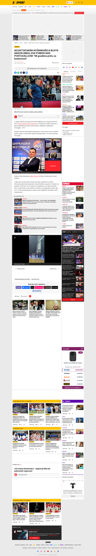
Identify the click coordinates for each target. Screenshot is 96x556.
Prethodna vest (21, 268)
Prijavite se (35, 538)
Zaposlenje (70, 547)
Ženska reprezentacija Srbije (22, 279)
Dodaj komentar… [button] (23, 474)
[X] (69, 67)
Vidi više (73, 496)
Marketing (25, 547)
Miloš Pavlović (34, 176)
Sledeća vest (53, 268)
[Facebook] (63, 67)
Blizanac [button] (69, 480)
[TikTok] (75, 67)
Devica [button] (78, 480)
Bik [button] (66, 480)
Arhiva (49, 547)
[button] (55, 63)
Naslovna (16, 42)
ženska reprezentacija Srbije (26, 123)
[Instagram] (66, 67)
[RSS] (78, 67)
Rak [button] (73, 480)
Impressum (34, 547)
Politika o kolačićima (42, 547)
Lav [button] (75, 480)
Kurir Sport (20, 62)
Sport (21, 42)
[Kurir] (19, 2)
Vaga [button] (82, 480)
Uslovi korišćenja (63, 547)
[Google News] (81, 67)
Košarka (26, 42)
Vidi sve (73, 299)
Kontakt (29, 547)
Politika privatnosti (55, 547)
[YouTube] (72, 67)
